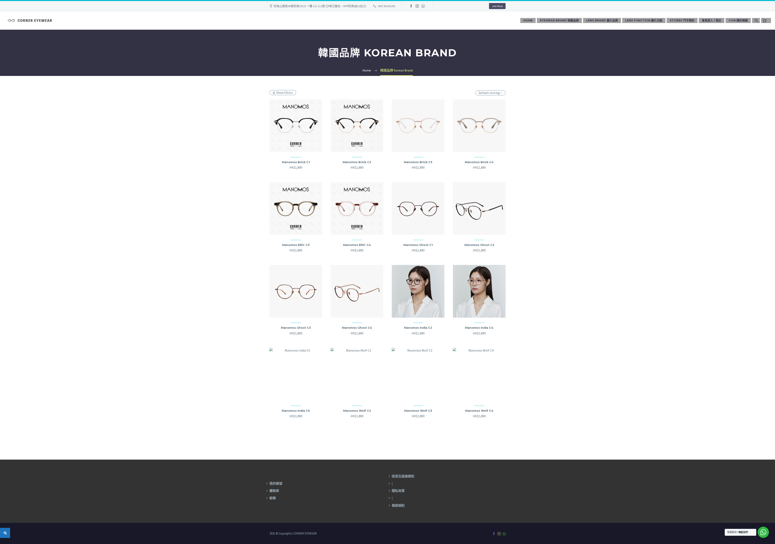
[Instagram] (417, 6)
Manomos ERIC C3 (296, 245)
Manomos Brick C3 (418, 162)
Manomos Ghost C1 (418, 245)
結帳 (272, 498)
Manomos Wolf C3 (418, 411)
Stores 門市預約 (682, 20)
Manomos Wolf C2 (357, 411)
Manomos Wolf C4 (479, 411)
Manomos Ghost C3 (296, 328)
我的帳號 (275, 483)
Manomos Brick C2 (357, 162)
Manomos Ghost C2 (479, 245)
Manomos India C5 (296, 411)
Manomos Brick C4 (479, 162)
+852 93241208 (386, 6)
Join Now (497, 6)
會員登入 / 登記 (711, 20)
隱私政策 (398, 491)
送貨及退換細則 (403, 476)
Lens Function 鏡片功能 (643, 20)
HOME (528, 20)
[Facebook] (411, 6)
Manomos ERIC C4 (357, 245)
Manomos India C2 (418, 328)
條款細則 (398, 505)
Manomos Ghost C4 (357, 328)
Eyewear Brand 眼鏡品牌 (559, 20)
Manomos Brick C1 (296, 162)
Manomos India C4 (479, 328)
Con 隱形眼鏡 (738, 20)
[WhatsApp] (423, 6)
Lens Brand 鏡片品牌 (602, 20)
